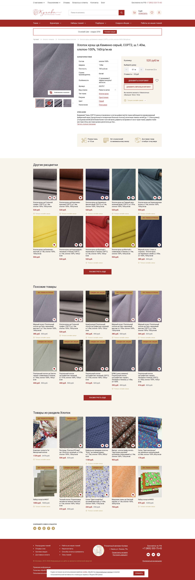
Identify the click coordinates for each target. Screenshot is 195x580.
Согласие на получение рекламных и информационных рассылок (93, 312)
